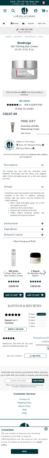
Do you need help (24, 32)
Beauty (16, 23)
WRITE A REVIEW (16, 329)
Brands (31, 23)
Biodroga (24, 43)
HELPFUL (36, 356)
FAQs (24, 413)
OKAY (24, 451)
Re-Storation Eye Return (35, 273)
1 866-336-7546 (26, 29)
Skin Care (42, 23)
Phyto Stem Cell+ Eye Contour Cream (13, 273)
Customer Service (25, 393)
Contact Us (24, 399)
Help (24, 409)
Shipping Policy (24, 403)
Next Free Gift (42, 134)
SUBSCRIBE (38, 381)
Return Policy (24, 406)
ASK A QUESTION (33, 105)
